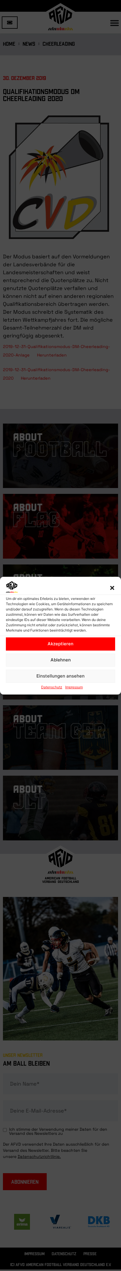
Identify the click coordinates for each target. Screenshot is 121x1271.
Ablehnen (61, 660)
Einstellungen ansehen (60, 676)
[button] (112, 588)
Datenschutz (51, 687)
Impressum (74, 687)
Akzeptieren (60, 643)
